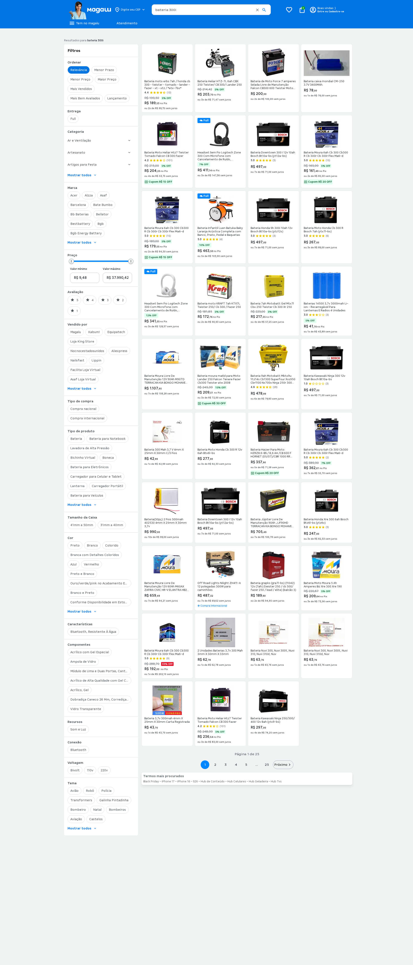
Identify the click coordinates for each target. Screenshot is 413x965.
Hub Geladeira (258, 781)
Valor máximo (111, 268)
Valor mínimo (78, 268)
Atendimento (127, 23)
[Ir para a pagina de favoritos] (289, 9)
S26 (195, 781)
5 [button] (246, 765)
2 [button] (215, 765)
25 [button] (267, 765)
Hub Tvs (276, 781)
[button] (257, 10)
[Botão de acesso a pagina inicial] (90, 9)
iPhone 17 (168, 781)
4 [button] (236, 765)
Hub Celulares (236, 781)
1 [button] (205, 765)
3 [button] (226, 765)
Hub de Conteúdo (213, 781)
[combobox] (211, 9)
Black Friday (151, 781)
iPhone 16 (183, 781)
